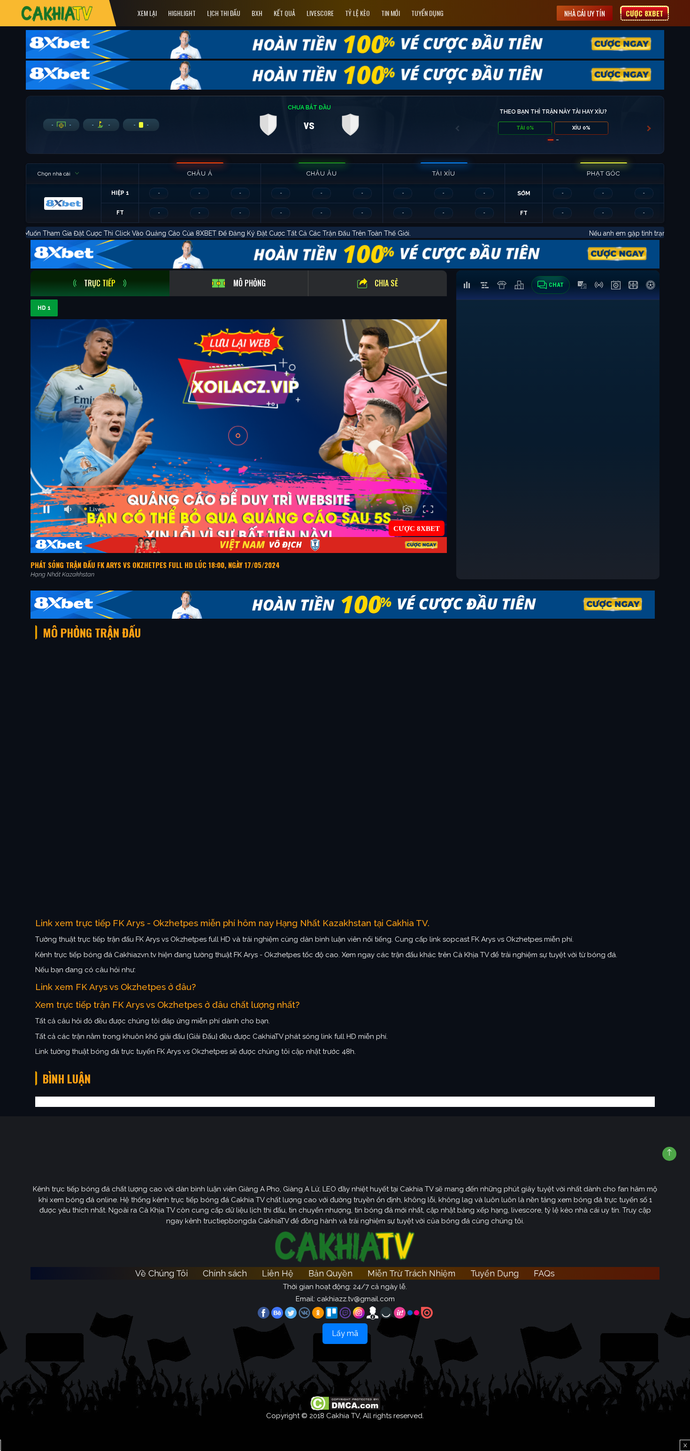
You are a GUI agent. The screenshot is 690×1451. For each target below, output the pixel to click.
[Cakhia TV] (57, 13)
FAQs (544, 1273)
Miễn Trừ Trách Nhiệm (411, 1273)
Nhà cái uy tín (584, 13)
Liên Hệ (277, 1273)
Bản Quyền (330, 1273)
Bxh (257, 13)
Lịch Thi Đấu (223, 13)
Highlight (182, 13)
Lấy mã (345, 1333)
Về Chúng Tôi (161, 1273)
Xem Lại (147, 13)
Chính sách (225, 1273)
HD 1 (44, 308)
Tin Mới (390, 13)
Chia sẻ (386, 283)
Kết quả (284, 13)
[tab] (100, 283)
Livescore (320, 13)
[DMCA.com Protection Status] (345, 1402)
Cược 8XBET (644, 13)
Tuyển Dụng (427, 13)
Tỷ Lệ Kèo (357, 13)
